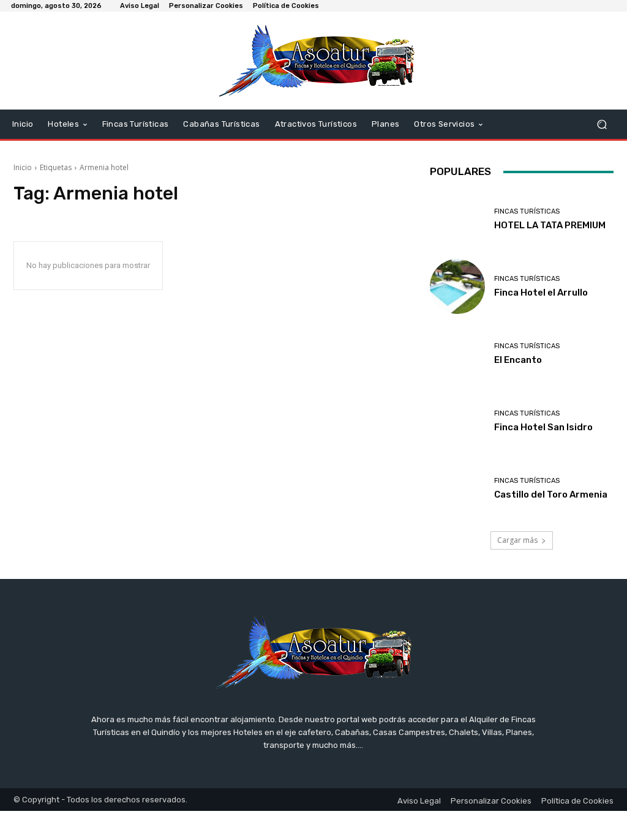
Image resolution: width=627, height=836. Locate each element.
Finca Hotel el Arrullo (541, 292)
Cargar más (517, 540)
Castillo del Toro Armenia (550, 494)
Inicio (22, 167)
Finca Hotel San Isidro (543, 427)
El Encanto (518, 359)
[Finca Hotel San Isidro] (457, 421)
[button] (601, 124)
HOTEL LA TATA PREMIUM (550, 225)
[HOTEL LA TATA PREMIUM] (457, 219)
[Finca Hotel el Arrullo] (457, 286)
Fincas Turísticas (527, 211)
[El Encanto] (457, 353)
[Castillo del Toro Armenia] (457, 488)
